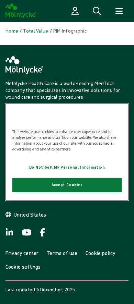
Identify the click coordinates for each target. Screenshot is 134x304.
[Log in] (75, 11)
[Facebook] (42, 232)
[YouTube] (26, 232)
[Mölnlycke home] (21, 11)
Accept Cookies (67, 184)
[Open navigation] (119, 11)
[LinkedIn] (9, 232)
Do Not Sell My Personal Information (67, 167)
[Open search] (97, 11)
